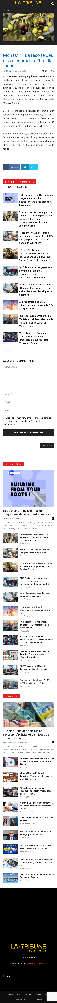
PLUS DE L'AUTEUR (18, 187)
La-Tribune (7, 518)
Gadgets (28, 994)
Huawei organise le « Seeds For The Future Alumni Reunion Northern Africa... (37, 761)
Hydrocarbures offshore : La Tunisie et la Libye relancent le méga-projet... (34, 625)
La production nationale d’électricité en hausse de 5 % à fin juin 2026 (36, 305)
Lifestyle (37, 994)
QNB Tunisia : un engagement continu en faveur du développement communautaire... (36, 581)
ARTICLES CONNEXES (19, 182)
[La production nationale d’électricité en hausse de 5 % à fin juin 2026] (10, 305)
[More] (42, 167)
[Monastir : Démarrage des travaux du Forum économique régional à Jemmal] (10, 806)
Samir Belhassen (9, 742)
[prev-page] (5, 350)
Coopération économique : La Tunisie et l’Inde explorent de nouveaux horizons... (34, 538)
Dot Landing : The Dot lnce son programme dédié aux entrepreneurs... (28, 512)
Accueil (6, 10)
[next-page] (9, 350)
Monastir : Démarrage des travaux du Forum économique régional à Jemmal (36, 806)
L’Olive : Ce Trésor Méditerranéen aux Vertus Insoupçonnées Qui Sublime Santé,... (36, 566)
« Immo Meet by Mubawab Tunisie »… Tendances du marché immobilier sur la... (36, 776)
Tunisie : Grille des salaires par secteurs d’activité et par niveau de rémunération (26, 734)
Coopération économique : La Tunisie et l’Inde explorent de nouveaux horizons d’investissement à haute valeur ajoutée (35, 219)
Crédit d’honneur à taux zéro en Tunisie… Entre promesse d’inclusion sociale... (35, 654)
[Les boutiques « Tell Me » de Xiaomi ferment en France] (10, 878)
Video (46, 994)
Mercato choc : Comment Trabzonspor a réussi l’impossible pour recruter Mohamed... (36, 639)
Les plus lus (11, 695)
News (10, 994)
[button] (5, 4)
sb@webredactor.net (36, 963)
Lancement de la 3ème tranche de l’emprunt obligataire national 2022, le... (37, 863)
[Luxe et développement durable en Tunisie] (10, 821)
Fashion (19, 994)
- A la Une (15, 10)
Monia (8, 71)
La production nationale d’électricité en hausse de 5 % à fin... (35, 610)
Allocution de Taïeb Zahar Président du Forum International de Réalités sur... (36, 791)
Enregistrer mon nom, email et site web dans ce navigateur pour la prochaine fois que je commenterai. (27, 421)
